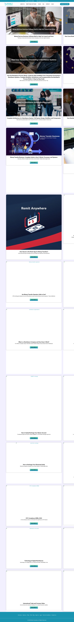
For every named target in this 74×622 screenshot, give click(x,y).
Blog (53, 4)
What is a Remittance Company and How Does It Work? (34, 342)
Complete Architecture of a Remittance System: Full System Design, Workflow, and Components (34, 118)
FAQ (43, 4)
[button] (65, 4)
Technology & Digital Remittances (33, 561)
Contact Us (53, 615)
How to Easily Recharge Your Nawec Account (33, 433)
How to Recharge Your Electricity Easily (34, 464)
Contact (48, 4)
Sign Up (37, 615)
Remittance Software (31, 4)
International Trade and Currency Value (34, 603)
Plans (39, 4)
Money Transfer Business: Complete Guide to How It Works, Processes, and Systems (33, 157)
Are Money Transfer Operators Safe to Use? (34, 294)
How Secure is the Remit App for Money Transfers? (34, 251)
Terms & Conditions (47, 615)
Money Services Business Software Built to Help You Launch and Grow (34, 36)
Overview (20, 615)
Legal (40, 615)
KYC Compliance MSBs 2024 (34, 518)
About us (22, 4)
